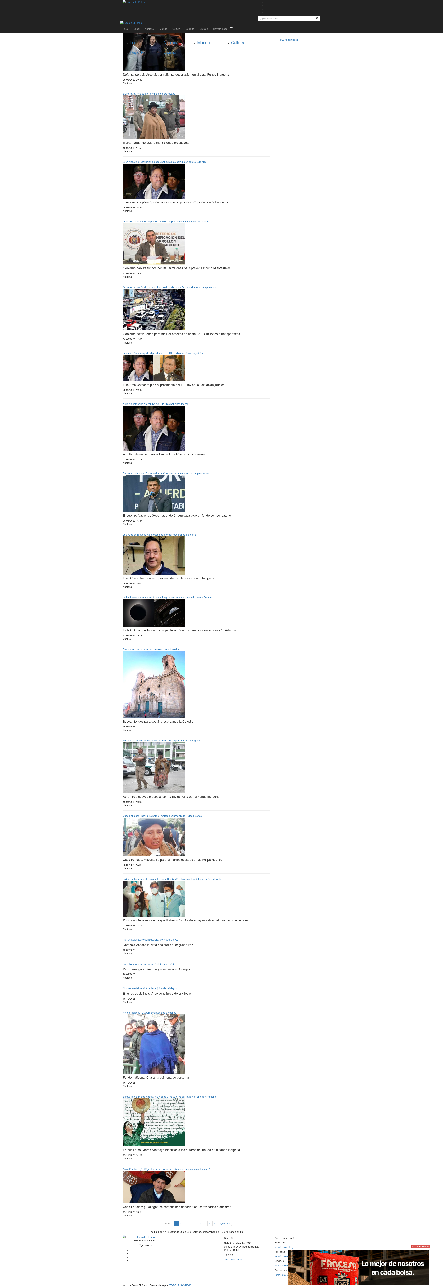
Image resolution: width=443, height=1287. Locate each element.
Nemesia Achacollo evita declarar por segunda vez (150, 939)
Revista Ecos (220, 28)
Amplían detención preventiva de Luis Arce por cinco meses (155, 404)
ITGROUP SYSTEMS (180, 1285)
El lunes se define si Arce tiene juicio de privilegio (150, 988)
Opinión (204, 28)
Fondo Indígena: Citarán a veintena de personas (149, 1012)
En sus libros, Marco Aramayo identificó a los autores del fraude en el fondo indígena (169, 1096)
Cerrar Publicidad (420, 1246)
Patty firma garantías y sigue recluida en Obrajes (149, 964)
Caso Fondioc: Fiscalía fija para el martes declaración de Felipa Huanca (162, 816)
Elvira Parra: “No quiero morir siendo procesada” (149, 93)
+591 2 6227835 (233, 1259)
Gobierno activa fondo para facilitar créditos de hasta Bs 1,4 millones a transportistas (169, 287)
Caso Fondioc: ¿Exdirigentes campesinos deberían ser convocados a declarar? (166, 1169)
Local (137, 28)
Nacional (149, 28)
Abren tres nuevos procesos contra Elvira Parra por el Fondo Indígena (161, 740)
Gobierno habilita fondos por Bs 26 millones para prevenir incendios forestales (166, 221)
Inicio (126, 28)
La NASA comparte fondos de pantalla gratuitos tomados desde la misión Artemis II (168, 597)
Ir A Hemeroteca (289, 39)
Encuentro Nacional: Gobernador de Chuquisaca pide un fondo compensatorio (166, 473)
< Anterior (167, 1223)
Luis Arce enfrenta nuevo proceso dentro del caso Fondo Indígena (159, 534)
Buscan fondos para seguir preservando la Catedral (151, 649)
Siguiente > (224, 1223)
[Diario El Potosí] (188, 2)
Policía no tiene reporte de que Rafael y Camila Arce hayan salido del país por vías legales (172, 879)
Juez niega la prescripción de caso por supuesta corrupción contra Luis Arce (165, 162)
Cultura (176, 28)
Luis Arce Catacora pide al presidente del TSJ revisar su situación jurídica (163, 353)
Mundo (163, 28)
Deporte (190, 28)
